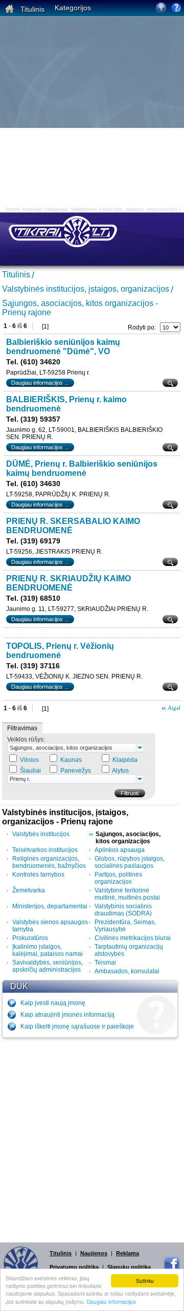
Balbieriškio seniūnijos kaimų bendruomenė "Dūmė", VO (63, 347)
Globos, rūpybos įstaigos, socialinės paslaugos (130, 862)
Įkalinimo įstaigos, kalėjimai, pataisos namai (47, 950)
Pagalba (176, 7)
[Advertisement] (92, 114)
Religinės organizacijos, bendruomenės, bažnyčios (49, 862)
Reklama (127, 1253)
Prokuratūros (30, 938)
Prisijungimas (161, 7)
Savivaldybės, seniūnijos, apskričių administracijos (47, 966)
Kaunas (71, 759)
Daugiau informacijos (111, 1301)
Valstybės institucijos (41, 834)
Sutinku (145, 1280)
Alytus (120, 770)
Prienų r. (20, 779)
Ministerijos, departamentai (49, 906)
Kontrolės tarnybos (38, 874)
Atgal (174, 708)
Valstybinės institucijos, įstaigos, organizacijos (85, 289)
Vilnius (29, 759)
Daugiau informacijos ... (40, 383)
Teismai (105, 962)
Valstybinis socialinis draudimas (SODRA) (123, 910)
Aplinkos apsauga (120, 850)
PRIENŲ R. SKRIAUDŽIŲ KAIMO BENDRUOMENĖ (68, 583)
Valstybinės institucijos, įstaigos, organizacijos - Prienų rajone (65, 817)
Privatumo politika (74, 1267)
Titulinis (16, 274)
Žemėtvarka (28, 890)
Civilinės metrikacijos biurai (133, 938)
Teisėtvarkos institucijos (45, 850)
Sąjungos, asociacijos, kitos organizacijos (61, 748)
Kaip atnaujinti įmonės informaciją (67, 1014)
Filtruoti (130, 793)
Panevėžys (75, 770)
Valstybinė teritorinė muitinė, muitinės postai (127, 894)
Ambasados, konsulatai (127, 971)
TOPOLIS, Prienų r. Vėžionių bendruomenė (60, 651)
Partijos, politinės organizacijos (118, 878)
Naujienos (93, 1253)
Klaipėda (124, 759)
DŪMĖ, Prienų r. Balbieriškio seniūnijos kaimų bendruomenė (81, 468)
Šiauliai (30, 770)
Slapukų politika (129, 1267)
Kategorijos (73, 8)
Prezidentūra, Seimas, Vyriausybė (125, 926)
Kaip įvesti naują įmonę (52, 1003)
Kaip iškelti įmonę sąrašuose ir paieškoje (77, 1026)
